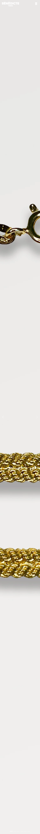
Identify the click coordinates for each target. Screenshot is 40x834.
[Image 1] (11, 831)
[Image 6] (28, 831)
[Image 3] (18, 831)
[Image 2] (14, 831)
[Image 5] (25, 831)
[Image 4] (21, 831)
